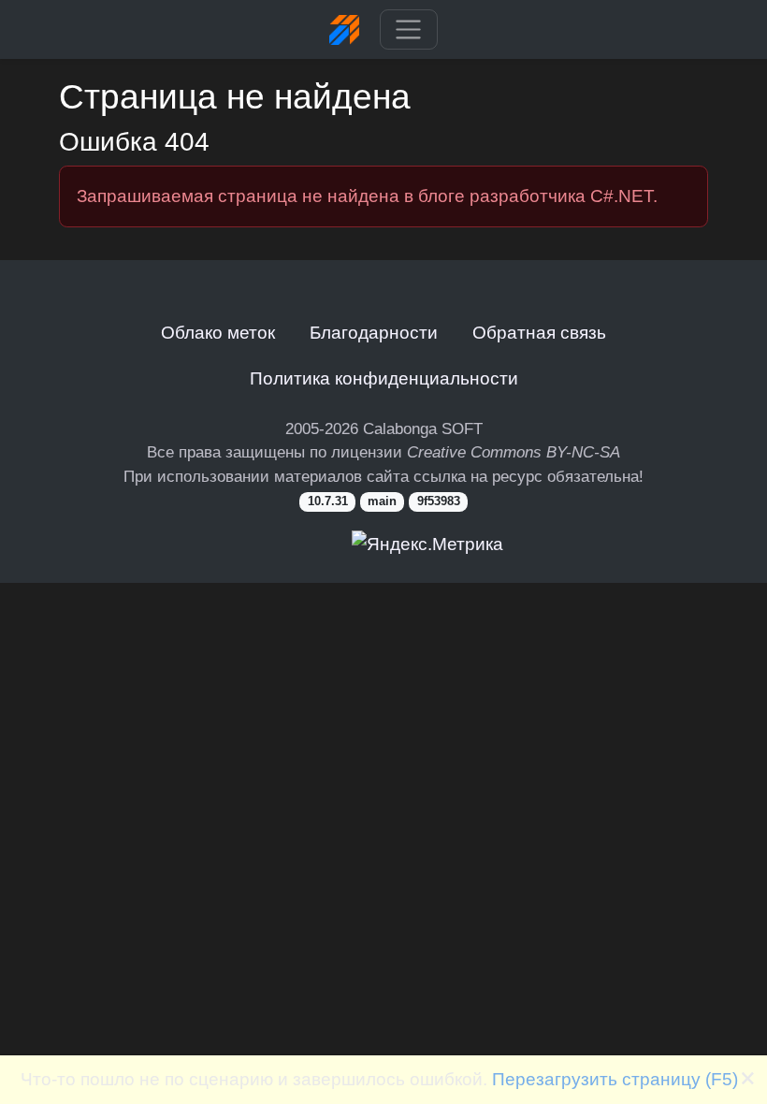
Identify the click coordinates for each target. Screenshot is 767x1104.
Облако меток (218, 332)
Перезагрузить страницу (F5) (615, 1078)
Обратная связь (539, 332)
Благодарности (374, 332)
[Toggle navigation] (408, 30)
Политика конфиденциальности (384, 378)
